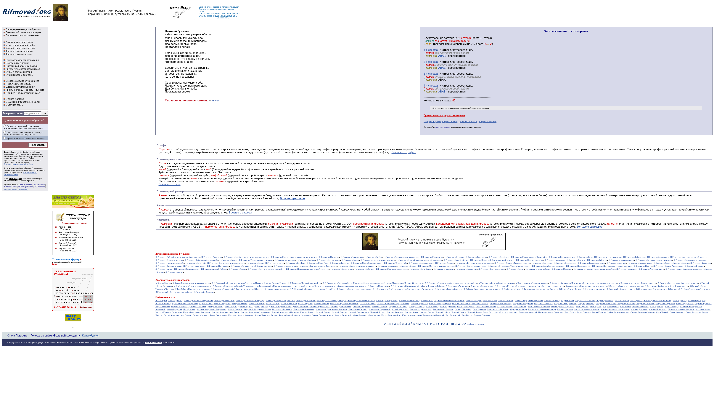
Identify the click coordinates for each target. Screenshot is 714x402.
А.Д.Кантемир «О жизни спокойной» (407, 286)
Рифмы (525, 209)
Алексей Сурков (490, 300)
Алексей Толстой (505, 300)
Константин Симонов (357, 309)
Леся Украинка (479, 309)
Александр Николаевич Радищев (250, 300)
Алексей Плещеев (473, 300)
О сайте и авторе (15, 99)
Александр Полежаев (305, 300)
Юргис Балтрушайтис (391, 315)
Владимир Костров (586, 303)
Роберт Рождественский (618, 312)
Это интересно (14, 75)
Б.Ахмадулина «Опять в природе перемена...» (586, 286)
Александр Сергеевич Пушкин (361, 300)
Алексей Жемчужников (409, 300)
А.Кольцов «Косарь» (559, 283)
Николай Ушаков (458, 312)
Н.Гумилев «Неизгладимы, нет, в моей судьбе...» (307, 269)
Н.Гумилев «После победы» (538, 269)
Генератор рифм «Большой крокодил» (55, 335)
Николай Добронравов (359, 312)
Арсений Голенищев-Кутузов (185, 303)
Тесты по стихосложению (19, 51)
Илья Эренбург (671, 306)
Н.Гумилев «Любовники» (634, 257)
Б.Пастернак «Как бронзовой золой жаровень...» (666, 286)
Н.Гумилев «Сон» (585, 257)
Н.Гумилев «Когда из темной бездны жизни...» (251, 266)
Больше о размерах (292, 198)
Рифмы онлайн (449, 121)
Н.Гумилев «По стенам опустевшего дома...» (612, 266)
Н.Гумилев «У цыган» (454, 257)
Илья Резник (625, 306)
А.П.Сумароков (25, 185)
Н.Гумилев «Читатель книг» (651, 269)
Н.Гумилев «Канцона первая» (562, 257)
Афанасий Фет (205, 303)
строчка (211, 9)
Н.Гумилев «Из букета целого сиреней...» (266, 269)
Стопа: (428, 43)
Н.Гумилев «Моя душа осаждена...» (392, 269)
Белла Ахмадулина (222, 303)
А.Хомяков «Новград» (223, 286)
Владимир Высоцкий (543, 303)
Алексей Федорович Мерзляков (529, 300)
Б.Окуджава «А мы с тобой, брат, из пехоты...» (232, 289)
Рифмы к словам (14, 90)
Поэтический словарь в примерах (23, 32)
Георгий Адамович (703, 303)
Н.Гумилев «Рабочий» (365, 269)
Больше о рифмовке (589, 226)
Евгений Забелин (379, 306)
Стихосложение (11, 168)
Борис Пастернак (256, 303)
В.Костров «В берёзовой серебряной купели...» (689, 289)
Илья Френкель (656, 306)
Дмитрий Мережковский (280, 306)
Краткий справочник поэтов (20, 48)
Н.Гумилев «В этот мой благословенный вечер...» (492, 260)
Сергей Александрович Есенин (177, 315)
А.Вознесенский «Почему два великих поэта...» (278, 286)
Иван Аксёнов (432, 306)
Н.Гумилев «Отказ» (164, 269)
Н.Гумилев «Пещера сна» (565, 263)
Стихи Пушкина (17, 335)
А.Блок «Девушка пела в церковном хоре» (191, 283)
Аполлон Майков (163, 303)
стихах (446, 100)
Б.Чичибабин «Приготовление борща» (192, 289)
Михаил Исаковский (658, 309)
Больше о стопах (170, 184)
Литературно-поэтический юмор (23, 69)
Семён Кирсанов (693, 312)
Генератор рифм (13, 113)
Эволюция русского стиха (19, 42)
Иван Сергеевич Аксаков (539, 306)
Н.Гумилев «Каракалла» (466, 269)
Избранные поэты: (165, 297)
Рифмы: (429, 52)
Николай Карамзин (395, 312)
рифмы (234, 7)
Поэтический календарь (18, 84)
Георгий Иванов (162, 306)
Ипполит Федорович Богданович (211, 309)
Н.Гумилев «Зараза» (680, 263)
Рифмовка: (431, 55)
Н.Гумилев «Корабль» (340, 263)
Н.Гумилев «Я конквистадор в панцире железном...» (294, 257)
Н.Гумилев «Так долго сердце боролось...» (318, 266)
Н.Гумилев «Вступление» (352, 257)
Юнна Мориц (374, 315)
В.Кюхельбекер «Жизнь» (570, 289)
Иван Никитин (520, 306)
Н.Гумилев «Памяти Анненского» (668, 266)
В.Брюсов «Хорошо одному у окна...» (271, 289)
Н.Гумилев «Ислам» (408, 266)
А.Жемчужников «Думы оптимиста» (531, 283)
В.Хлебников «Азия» (511, 289)
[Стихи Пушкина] (124, 19)
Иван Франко (596, 306)
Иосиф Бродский (174, 309)
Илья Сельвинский (640, 306)
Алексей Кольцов (428, 300)
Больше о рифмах (240, 212)
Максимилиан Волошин (497, 309)
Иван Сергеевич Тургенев (562, 306)
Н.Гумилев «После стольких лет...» (470, 266)
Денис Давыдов (261, 306)
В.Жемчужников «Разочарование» (651, 289)
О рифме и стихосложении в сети (23, 93)
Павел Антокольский (528, 312)
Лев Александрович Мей (421, 309)
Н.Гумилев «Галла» (255, 263)
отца (202, 11)
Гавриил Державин (684, 303)
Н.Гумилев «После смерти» (578, 266)
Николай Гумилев (339, 312)
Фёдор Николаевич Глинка (306, 315)
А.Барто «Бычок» (163, 283)
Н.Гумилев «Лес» (661, 263)
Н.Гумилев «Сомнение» (627, 269)
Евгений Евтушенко (362, 306)
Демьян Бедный (245, 306)
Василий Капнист (367, 303)
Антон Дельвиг (679, 300)
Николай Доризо (377, 312)
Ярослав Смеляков (482, 315)
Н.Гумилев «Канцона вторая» (168, 266)
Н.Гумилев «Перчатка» (542, 263)
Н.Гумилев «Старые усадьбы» (529, 260)
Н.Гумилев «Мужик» (274, 263)
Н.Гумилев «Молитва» (562, 269)
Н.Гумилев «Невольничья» (285, 266)
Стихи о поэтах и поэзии (19, 72)
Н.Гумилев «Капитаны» (476, 257)
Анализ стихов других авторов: (172, 280)
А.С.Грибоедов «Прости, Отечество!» (406, 283)
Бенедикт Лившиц (239, 303)
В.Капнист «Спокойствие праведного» (354, 289)
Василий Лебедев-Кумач (440, 303)
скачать (216, 100)
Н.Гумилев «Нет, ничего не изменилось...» (226, 263)
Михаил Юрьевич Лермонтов (168, 312)
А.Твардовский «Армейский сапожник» (496, 283)
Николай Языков (474, 312)
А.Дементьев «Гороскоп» (312, 286)
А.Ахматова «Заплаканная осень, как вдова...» (345, 286)
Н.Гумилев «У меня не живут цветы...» (378, 260)
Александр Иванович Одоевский (198, 300)
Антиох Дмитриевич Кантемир (657, 300)
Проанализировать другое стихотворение (444, 115)
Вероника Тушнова (480, 303)
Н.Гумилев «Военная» (387, 266)
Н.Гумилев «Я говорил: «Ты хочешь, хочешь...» (509, 266)
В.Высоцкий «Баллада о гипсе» (621, 289)
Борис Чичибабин (289, 303)
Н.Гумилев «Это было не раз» (491, 269)
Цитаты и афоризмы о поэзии (22, 66)
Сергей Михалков (200, 315)
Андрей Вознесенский (585, 300)
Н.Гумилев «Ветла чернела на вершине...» (357, 266)
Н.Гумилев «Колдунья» (700, 263)
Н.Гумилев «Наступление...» (621, 260)
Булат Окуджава (305, 303)
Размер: (429, 40)
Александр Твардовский (387, 300)
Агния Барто (161, 300)
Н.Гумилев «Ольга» (350, 260)
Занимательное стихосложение (22, 60)
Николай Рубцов (442, 312)
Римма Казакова (599, 312)
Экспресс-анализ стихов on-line (22, 81)
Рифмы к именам (468, 121)
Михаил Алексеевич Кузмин (586, 309)
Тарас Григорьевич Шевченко (223, 315)
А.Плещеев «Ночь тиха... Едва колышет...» (637, 283)
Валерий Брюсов (321, 303)
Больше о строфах (404, 152)
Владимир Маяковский (606, 303)
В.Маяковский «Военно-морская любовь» (173, 292)
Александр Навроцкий (224, 300)
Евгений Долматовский (341, 306)
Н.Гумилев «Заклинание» (342, 269)
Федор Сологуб (286, 315)
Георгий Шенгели (179, 306)
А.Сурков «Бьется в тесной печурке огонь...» (678, 283)
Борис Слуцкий (272, 303)
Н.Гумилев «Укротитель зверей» (169, 263)
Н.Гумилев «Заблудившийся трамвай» (201, 260)
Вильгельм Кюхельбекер (501, 303)
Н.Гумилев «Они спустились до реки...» (436, 266)
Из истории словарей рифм (20, 45)
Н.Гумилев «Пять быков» (421, 269)
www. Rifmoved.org (153, 343)
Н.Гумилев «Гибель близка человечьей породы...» (177, 257)
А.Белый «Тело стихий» (245, 286)
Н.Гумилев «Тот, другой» (395, 263)
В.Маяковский (10, 187)
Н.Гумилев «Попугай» (196, 263)
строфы (25, 162)
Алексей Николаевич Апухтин (451, 300)
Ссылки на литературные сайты (23, 102)
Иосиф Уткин (189, 309)
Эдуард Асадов (326, 315)
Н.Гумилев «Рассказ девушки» (591, 263)
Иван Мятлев (506, 306)
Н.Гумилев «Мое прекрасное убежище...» (689, 257)
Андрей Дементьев (604, 300)
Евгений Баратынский (319, 306)
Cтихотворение (433, 37)
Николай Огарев (427, 312)
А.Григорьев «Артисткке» (457, 286)
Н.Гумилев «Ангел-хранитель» (608, 257)
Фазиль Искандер (245, 315)
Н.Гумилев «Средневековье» (421, 263)
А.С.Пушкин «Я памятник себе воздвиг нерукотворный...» (451, 283)
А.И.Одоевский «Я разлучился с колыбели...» (232, 283)
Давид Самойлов (214, 306)
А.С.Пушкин (39, 185)
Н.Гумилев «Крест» (237, 269)
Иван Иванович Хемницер (487, 306)
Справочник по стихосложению (22, 35)
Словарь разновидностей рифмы (23, 29)
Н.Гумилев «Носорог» (329, 257)
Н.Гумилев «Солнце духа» (328, 260)
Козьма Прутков (235, 309)
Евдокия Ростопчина (398, 306)
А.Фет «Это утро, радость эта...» (549, 286)
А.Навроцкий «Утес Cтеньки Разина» (270, 283)
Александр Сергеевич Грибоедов (331, 300)
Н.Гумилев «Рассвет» (444, 263)
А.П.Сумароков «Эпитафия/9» (336, 283)
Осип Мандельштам (508, 312)
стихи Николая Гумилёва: (176, 254)
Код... (54, 264)
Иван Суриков (582, 306)
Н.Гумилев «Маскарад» (554, 260)
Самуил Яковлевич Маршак (643, 312)
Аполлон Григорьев (696, 300)
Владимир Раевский (626, 303)
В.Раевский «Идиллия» (204, 292)
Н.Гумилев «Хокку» (515, 269)
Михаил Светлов (703, 309)
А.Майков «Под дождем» (482, 286)
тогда (203, 13)
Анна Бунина (636, 300)
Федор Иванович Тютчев (266, 315)
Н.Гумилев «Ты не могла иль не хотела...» (474, 263)
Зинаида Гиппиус (416, 306)
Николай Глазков (307, 312)
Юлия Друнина (359, 315)
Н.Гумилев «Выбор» (306, 260)
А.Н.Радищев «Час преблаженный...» (304, 283)
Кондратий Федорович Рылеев (257, 309)
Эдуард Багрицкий (343, 315)
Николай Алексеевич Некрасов (285, 312)
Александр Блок (175, 300)
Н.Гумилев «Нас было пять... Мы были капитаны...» (246, 257)
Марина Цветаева (565, 309)
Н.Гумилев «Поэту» (643, 266)
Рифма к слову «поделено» (16, 190)
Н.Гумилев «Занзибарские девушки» (548, 266)
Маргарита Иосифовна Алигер (542, 309)
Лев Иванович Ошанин (443, 309)
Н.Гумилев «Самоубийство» (456, 260)
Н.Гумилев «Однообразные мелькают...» (683, 269)
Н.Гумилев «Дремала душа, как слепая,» (402, 257)
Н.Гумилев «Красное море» (640, 263)
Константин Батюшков (282, 309)
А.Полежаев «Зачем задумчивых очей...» (369, 283)
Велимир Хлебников (461, 303)
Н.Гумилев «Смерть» (576, 260)
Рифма (7, 152)
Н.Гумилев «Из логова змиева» (169, 260)
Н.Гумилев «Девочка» (616, 263)
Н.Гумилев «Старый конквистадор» (367, 263)
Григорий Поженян (197, 306)
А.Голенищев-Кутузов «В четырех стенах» (514, 286)
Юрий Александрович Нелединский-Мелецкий (423, 315)
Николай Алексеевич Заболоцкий (255, 312)
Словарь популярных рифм (20, 87)
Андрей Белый (567, 300)
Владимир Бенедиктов (523, 303)
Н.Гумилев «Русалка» (694, 266)
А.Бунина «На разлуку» (378, 286)
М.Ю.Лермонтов (25, 187)
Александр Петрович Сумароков (280, 300)
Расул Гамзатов (584, 312)
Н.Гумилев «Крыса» (229, 260)
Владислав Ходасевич (665, 303)
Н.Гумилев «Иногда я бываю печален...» (512, 263)
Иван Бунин (469, 306)
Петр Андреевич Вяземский (550, 312)
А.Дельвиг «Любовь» (434, 286)
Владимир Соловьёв (645, 303)
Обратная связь (14, 105)
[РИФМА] (27, 17)
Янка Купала (466, 315)
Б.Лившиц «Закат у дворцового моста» (625, 286)
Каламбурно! (90, 335)
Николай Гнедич (323, 312)
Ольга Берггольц (490, 312)
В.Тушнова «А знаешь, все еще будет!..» (540, 289)
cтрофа (433, 49)
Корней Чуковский (400, 309)
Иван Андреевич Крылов (451, 306)
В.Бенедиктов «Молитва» (594, 289)
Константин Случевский (379, 309)
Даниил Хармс (230, 306)
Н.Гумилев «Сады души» (194, 266)
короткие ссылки (442, 127)
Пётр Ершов (570, 312)
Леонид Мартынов (463, 309)
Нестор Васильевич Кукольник (196, 312)
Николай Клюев (411, 312)
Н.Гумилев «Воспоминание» (187, 269)
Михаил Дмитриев (639, 309)
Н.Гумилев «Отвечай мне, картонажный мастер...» (419, 260)
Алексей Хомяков (551, 300)
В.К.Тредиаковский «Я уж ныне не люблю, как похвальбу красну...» (403, 289)
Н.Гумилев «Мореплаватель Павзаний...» (529, 257)
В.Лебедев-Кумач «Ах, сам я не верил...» (482, 289)
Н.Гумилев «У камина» (285, 260)
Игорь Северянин (611, 306)
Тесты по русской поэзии (19, 54)
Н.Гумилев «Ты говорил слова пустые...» (654, 260)
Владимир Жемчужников (565, 303)
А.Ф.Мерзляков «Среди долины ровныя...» (192, 286)
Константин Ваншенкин (303, 309)
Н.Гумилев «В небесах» (499, 257)
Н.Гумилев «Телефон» (295, 263)
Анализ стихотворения (442, 108)
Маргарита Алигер (518, 309)
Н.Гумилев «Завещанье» (658, 257)
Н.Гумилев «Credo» (373, 257)
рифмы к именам (35, 90)
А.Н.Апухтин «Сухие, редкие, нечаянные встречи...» (593, 283)
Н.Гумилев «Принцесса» (218, 266)
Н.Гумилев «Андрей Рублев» (214, 269)
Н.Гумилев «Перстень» (444, 269)
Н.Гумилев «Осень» (174, 272)
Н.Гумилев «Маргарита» (432, 257)
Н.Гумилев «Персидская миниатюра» (690, 260)
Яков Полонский (452, 315)
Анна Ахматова (622, 300)
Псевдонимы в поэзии (17, 63)
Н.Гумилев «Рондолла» (211, 257)
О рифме (28, 75)
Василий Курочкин (419, 303)
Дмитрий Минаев (300, 306)
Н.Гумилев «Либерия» (597, 260)
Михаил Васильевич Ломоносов (615, 309)
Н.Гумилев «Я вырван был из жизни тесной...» (594, 269)
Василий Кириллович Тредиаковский (393, 303)
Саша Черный (662, 312)
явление (226, 7)
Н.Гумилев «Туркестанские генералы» (256, 260)
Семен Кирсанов (677, 312)
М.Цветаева (39, 187)
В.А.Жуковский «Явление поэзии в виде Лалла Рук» (313, 289)
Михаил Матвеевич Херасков (681, 309)
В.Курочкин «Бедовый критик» (449, 289)
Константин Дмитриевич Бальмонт (331, 309)
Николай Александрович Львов (225, 312)
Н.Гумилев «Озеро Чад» (318, 263)
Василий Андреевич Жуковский (344, 303)
